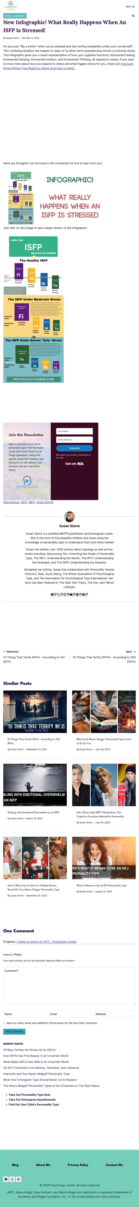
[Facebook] (6, 1179)
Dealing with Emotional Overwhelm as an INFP (33, 812)
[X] (12, 1179)
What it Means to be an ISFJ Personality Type (102, 885)
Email (53, 1014)
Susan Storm (12, 38)
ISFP (24, 502)
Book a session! (15, 15)
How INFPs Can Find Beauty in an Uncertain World (35, 1055)
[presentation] (35, 712)
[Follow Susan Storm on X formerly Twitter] (60, 594)
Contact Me (114, 1165)
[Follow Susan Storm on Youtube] (72, 594)
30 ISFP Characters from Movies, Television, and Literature (41, 1067)
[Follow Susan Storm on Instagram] (66, 594)
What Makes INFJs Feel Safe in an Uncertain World (36, 1061)
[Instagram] (18, 1179)
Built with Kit (75, 463)
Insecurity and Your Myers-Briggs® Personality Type (36, 1073)
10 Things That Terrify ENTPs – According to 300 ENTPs (104, 656)
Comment (12, 970)
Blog (15, 1165)
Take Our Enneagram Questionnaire (32, 1099)
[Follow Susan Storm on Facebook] (54, 594)
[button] (27, 484)
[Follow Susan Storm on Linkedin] (79, 594)
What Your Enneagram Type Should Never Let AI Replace (40, 1079)
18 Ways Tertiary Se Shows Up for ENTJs (29, 1049)
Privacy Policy (78, 1165)
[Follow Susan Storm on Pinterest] (85, 594)
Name (8, 1014)
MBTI (31, 502)
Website (101, 1014)
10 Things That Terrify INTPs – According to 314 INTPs (34, 656)
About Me (43, 1165)
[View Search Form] (133, 15)
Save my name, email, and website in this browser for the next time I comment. (52, 1023)
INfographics (11, 502)
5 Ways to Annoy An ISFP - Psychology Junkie (46, 941)
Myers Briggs (45, 502)
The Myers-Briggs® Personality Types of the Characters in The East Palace (51, 1085)
